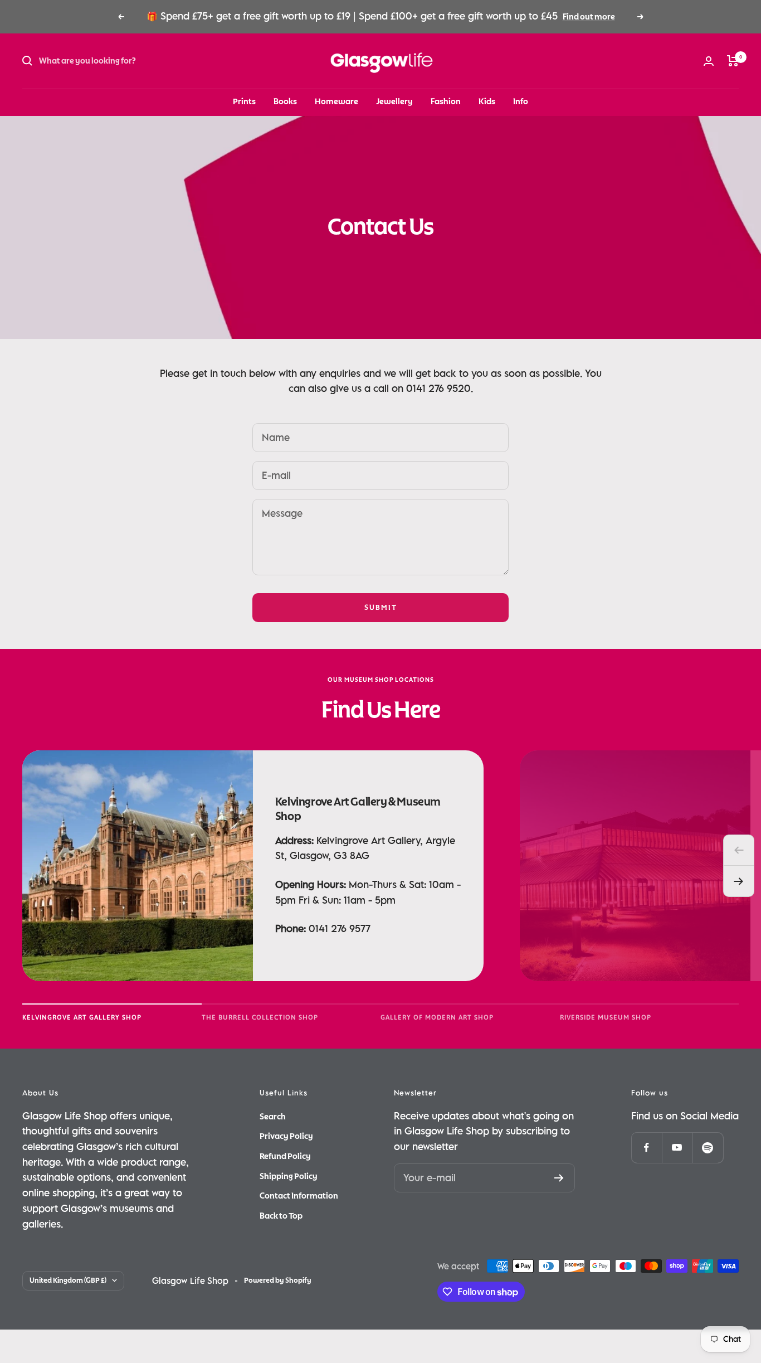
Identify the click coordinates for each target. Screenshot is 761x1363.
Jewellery (394, 101)
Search (273, 1116)
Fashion (446, 101)
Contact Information (299, 1195)
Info (520, 101)
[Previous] (738, 850)
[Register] (559, 1178)
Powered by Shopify (277, 1280)
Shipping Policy (289, 1176)
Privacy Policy (286, 1136)
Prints (244, 101)
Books (285, 101)
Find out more (589, 16)
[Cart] (733, 60)
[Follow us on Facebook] (646, 1147)
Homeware (336, 101)
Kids (487, 101)
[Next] (738, 881)
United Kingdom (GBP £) (68, 1280)
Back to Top (281, 1215)
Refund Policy (285, 1156)
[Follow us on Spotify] (707, 1147)
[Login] (709, 61)
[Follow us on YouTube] (677, 1147)
